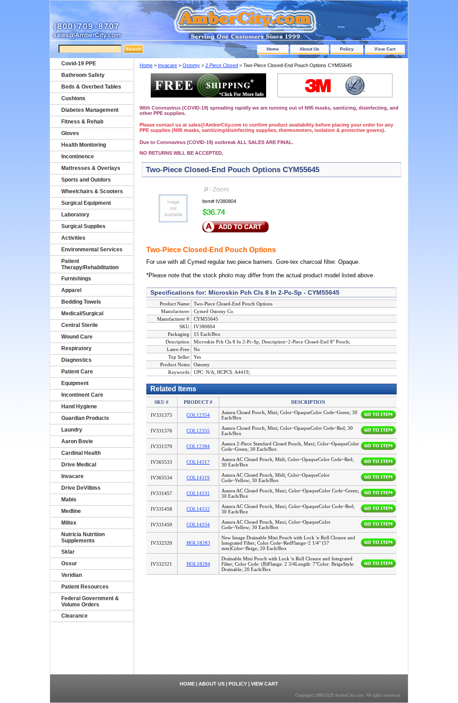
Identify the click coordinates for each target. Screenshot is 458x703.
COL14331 (198, 493)
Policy (347, 49)
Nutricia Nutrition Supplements (83, 537)
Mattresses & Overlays (90, 168)
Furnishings (76, 278)
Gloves (70, 133)
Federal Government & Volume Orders (90, 601)
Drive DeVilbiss (81, 488)
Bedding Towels (81, 302)
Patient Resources (85, 587)
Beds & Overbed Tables (91, 87)
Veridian (71, 575)
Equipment (75, 383)
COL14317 (198, 462)
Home (273, 49)
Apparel (71, 290)
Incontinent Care (82, 395)
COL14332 (198, 509)
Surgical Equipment (86, 203)
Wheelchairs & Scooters (92, 191)
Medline (71, 511)
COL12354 (198, 415)
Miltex (68, 523)
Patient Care (77, 371)
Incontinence (77, 156)
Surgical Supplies (83, 226)
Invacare (167, 65)
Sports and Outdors (86, 180)
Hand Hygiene (79, 406)
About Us (309, 49)
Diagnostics (76, 360)
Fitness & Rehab (82, 122)
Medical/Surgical (82, 313)
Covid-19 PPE (78, 63)
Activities (73, 238)
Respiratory (76, 348)
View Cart (384, 49)
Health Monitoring (83, 145)
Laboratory (75, 215)
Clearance (74, 616)
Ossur (69, 563)
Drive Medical (78, 465)
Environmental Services (92, 249)
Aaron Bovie (77, 441)
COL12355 (198, 430)
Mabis (68, 499)
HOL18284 (198, 564)
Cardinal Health (81, 453)
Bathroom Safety (83, 75)
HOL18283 (198, 543)
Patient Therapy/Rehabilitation (90, 264)
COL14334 (198, 524)
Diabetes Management (90, 110)
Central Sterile (79, 325)
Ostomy (191, 65)
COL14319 (198, 477)
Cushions (73, 98)
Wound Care (77, 337)
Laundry (71, 430)
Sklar (68, 552)
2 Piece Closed (221, 65)
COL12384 (198, 446)
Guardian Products (85, 418)
